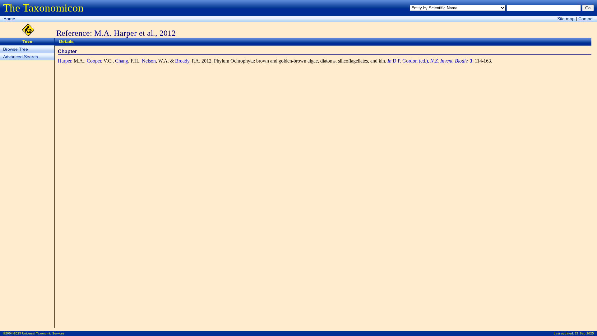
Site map (566, 18)
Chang (121, 60)
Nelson (149, 60)
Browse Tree (15, 49)
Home (9, 18)
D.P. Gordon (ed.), (429, 60)
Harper (64, 60)
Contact (586, 18)
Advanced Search (20, 56)
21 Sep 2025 (584, 333)
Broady (182, 60)
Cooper (94, 60)
